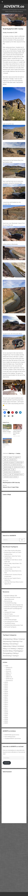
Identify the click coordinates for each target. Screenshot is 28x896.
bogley (10, 457)
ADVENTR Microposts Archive (11, 734)
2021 (6, 689)
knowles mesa (7, 472)
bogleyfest (17, 457)
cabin (5, 459)
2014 (6, 702)
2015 (6, 700)
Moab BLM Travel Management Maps (13, 606)
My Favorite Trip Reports (10, 627)
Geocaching (13, 644)
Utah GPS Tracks (8, 614)
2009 (5, 457)
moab (5, 474)
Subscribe (6, 762)
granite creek (7, 469)
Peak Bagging (18, 651)
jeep (13, 469)
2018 (6, 695)
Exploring (11, 453)
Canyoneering (7, 641)
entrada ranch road (18, 467)
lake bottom (16, 472)
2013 (6, 704)
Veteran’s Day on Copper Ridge (11, 487)
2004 (6, 721)
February (10, 678)
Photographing (7, 653)
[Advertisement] (14, 798)
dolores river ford (16, 464)
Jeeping (18, 453)
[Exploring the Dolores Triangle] (7, 426)
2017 (6, 697)
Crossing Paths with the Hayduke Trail (13, 604)
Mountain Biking (7, 651)
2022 (6, 688)
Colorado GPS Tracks (9, 612)
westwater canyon (18, 474)
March (9, 676)
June (9, 671)
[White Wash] (7, 440)
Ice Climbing (11, 648)
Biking (15, 639)
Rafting (15, 653)
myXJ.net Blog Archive (9, 736)
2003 (6, 723)
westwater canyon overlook (10, 477)
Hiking (14, 646)
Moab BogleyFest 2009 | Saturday (11, 482)
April (9, 675)
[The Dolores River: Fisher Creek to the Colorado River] (17, 426)
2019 (6, 693)
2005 (6, 719)
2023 (6, 686)
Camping (21, 639)
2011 (6, 708)
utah (10, 474)
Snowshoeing (7, 655)
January (10, 680)
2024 (6, 684)
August (9, 667)
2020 (6, 691)
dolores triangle (7, 467)
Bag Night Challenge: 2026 (10, 595)
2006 (6, 717)
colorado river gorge (9, 462)
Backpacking (8, 639)
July (9, 669)
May (9, 673)
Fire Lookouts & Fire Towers (11, 621)
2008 (6, 713)
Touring (14, 655)
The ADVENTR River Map (10, 603)
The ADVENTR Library (9, 623)
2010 (6, 710)
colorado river (12, 459)
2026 (7, 665)
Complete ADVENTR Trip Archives (12, 738)
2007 (6, 715)
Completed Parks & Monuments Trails (13, 625)
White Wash (5, 443)
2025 (6, 682)
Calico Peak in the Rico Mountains (12, 550)
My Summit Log (8, 601)
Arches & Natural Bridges (10, 619)
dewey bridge (19, 462)
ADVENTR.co (14, 6)
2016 (6, 699)
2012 (6, 706)
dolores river (7, 464)
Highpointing (6, 646)
